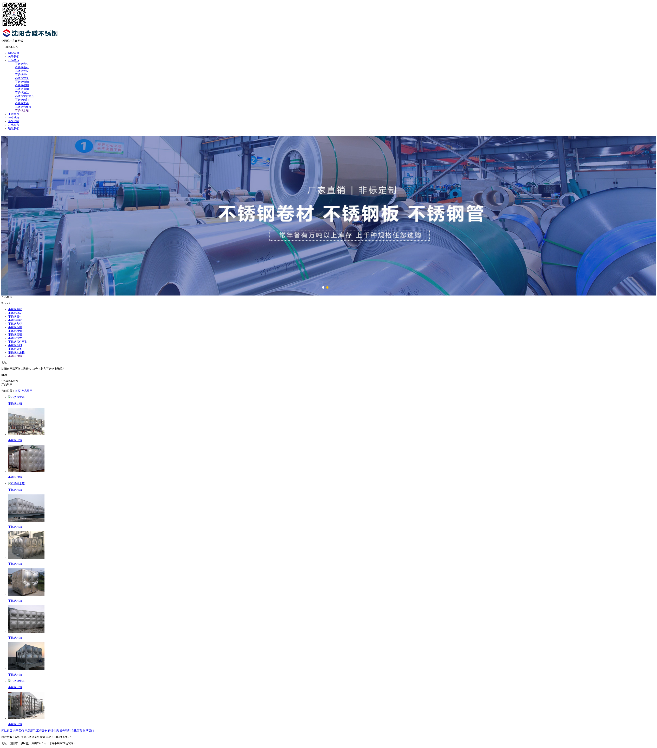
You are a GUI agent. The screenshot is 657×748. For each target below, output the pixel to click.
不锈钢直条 (22, 103)
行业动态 (13, 117)
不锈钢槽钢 (22, 85)
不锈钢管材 (22, 71)
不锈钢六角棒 (23, 106)
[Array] (41, 37)
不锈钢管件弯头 (24, 96)
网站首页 (13, 53)
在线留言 (13, 124)
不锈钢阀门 (22, 99)
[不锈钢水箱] (16, 397)
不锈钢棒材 (22, 74)
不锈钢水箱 (22, 110)
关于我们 (13, 56)
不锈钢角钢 (22, 81)
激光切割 (13, 121)
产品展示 (13, 60)
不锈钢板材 (22, 67)
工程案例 (13, 114)
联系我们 (13, 128)
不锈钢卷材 (22, 63)
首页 (18, 390)
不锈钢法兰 (22, 92)
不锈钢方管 (22, 78)
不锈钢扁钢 (22, 88)
